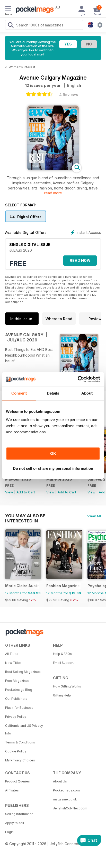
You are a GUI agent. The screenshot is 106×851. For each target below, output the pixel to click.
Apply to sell (14, 823)
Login (9, 832)
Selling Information (19, 814)
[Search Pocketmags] (10, 25)
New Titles (13, 663)
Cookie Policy (15, 751)
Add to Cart (25, 492)
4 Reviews (68, 94)
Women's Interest (22, 67)
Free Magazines (17, 681)
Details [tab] (53, 393)
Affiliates (12, 790)
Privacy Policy (15, 717)
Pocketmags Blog (18, 690)
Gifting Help (62, 695)
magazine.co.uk (65, 799)
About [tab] (87, 393)
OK (53, 453)
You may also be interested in (25, 515)
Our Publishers (16, 699)
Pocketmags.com (66, 790)
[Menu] (8, 9)
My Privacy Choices (20, 760)
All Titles (11, 654)
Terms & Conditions (20, 742)
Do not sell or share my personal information (53, 468)
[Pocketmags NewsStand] (33, 10)
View (9, 492)
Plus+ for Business (19, 708)
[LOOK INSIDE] (53, 169)
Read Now (80, 260)
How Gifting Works (67, 686)
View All (94, 516)
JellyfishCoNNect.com (70, 808)
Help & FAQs (62, 654)
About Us (60, 781)
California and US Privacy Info (24, 729)
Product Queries (17, 781)
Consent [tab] (19, 393)
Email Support (63, 663)
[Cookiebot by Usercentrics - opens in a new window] (77, 379)
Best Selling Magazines (23, 672)
